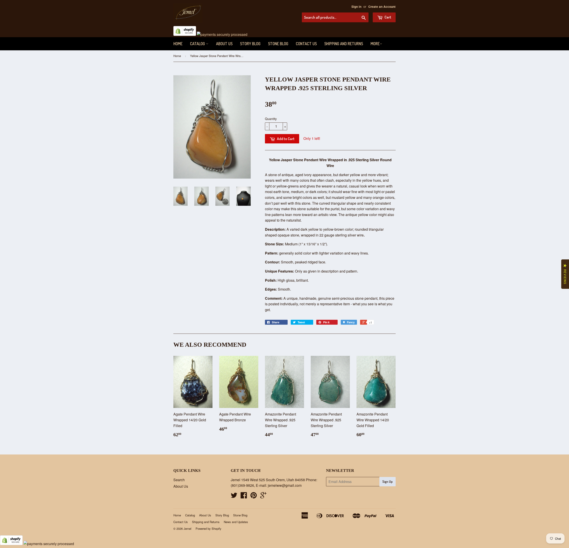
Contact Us (306, 43)
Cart (387, 17)
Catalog (198, 43)
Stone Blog (278, 43)
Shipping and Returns (343, 43)
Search (179, 479)
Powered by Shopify (208, 528)
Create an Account (382, 6)
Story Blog (250, 43)
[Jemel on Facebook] (243, 496)
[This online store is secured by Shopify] (184, 34)
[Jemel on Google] (263, 496)
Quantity (271, 118)
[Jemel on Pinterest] (253, 496)
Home (177, 43)
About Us (224, 43)
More (375, 43)
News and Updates (236, 522)
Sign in (356, 6)
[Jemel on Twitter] (234, 496)
